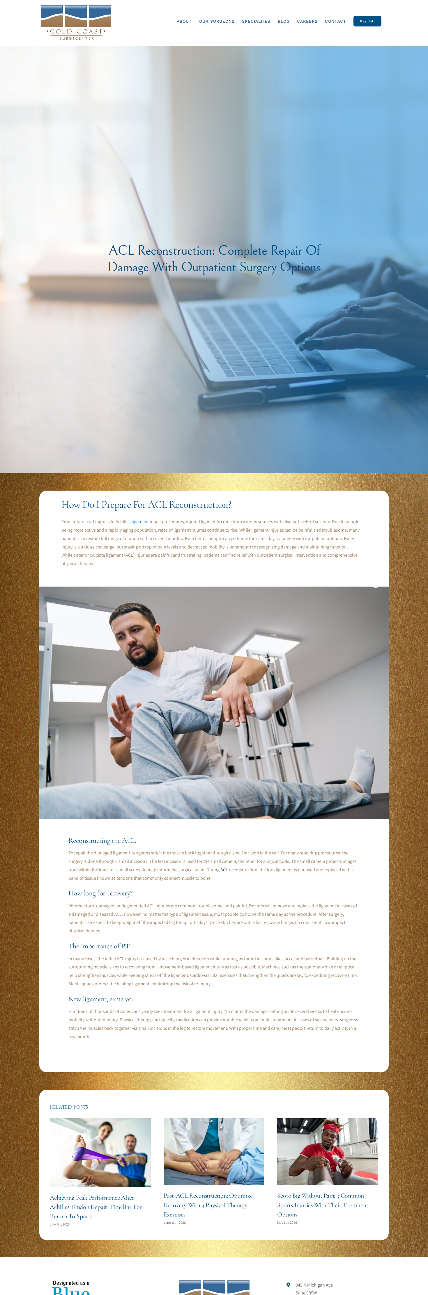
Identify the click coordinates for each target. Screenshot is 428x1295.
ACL (224, 870)
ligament (140, 522)
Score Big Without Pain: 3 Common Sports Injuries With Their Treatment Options (322, 1205)
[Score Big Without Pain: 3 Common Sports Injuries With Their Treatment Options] (327, 1121)
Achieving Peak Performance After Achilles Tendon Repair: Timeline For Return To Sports (96, 1207)
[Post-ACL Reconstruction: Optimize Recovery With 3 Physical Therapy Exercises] (214, 1121)
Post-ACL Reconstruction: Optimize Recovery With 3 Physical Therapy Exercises (208, 1205)
